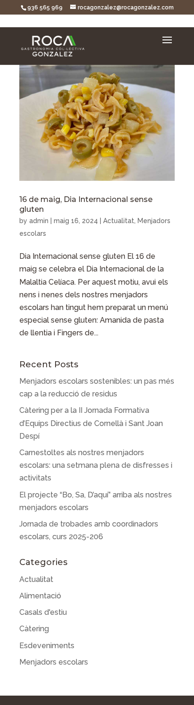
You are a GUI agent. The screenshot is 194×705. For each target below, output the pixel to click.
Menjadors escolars (53, 662)
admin (38, 221)
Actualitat (118, 221)
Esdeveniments (46, 645)
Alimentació (40, 595)
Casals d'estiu (43, 612)
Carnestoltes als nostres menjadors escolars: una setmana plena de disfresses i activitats (95, 465)
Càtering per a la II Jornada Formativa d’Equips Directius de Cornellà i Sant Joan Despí (91, 423)
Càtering (34, 628)
